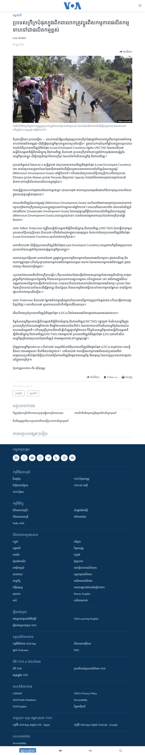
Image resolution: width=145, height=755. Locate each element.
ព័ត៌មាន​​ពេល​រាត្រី (20, 516)
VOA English (20, 706)
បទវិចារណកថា (81, 600)
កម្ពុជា (15, 541)
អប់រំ (15, 600)
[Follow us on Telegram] (48, 457)
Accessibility (80, 700)
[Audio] (90, 750)
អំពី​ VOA (17, 668)
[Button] (126, 52)
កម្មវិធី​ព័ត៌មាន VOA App (24, 643)
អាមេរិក (16, 554)
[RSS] (56, 457)
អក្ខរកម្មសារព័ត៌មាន (83, 574)
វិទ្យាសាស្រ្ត (79, 548)
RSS (76, 650)
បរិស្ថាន (77, 541)
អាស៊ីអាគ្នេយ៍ (18, 567)
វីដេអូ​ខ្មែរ (17, 478)
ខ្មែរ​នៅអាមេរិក (19, 561)
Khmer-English (82, 593)
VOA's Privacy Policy (85, 693)
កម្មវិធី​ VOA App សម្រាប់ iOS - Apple (31, 724)
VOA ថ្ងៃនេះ (18, 491)
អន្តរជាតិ (17, 15)
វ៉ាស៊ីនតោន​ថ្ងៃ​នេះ (20, 485)
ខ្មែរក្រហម (78, 561)
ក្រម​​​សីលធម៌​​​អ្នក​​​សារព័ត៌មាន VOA (89, 668)
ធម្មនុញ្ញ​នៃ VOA (20, 675)
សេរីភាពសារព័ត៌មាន (83, 580)
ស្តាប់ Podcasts (20, 650)
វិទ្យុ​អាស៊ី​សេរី (79, 706)
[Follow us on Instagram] (40, 457)
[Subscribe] (72, 457)
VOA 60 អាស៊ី (81, 485)
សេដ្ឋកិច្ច (17, 580)
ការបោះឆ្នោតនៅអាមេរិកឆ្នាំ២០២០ (89, 587)
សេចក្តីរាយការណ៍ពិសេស (85, 567)
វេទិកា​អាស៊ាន (80, 516)
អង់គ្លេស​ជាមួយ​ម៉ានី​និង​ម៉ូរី (24, 618)
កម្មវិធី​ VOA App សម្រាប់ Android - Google (96, 724)
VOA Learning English (86, 618)
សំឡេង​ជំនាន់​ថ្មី (81, 510)
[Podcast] (64, 457)
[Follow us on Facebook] (16, 457)
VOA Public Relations (24, 700)
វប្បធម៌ (77, 554)
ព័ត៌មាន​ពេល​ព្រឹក (20, 510)
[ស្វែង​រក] (120, 750)
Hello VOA (18, 523)
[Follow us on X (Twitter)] (24, 457)
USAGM (17, 693)
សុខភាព (17, 593)
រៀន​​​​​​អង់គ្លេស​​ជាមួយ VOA (24, 625)
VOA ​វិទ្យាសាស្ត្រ (81, 478)
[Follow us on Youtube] (32, 457)
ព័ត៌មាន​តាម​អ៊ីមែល (82, 643)
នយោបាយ (18, 574)
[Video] (60, 750)
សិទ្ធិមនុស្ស (18, 587)
